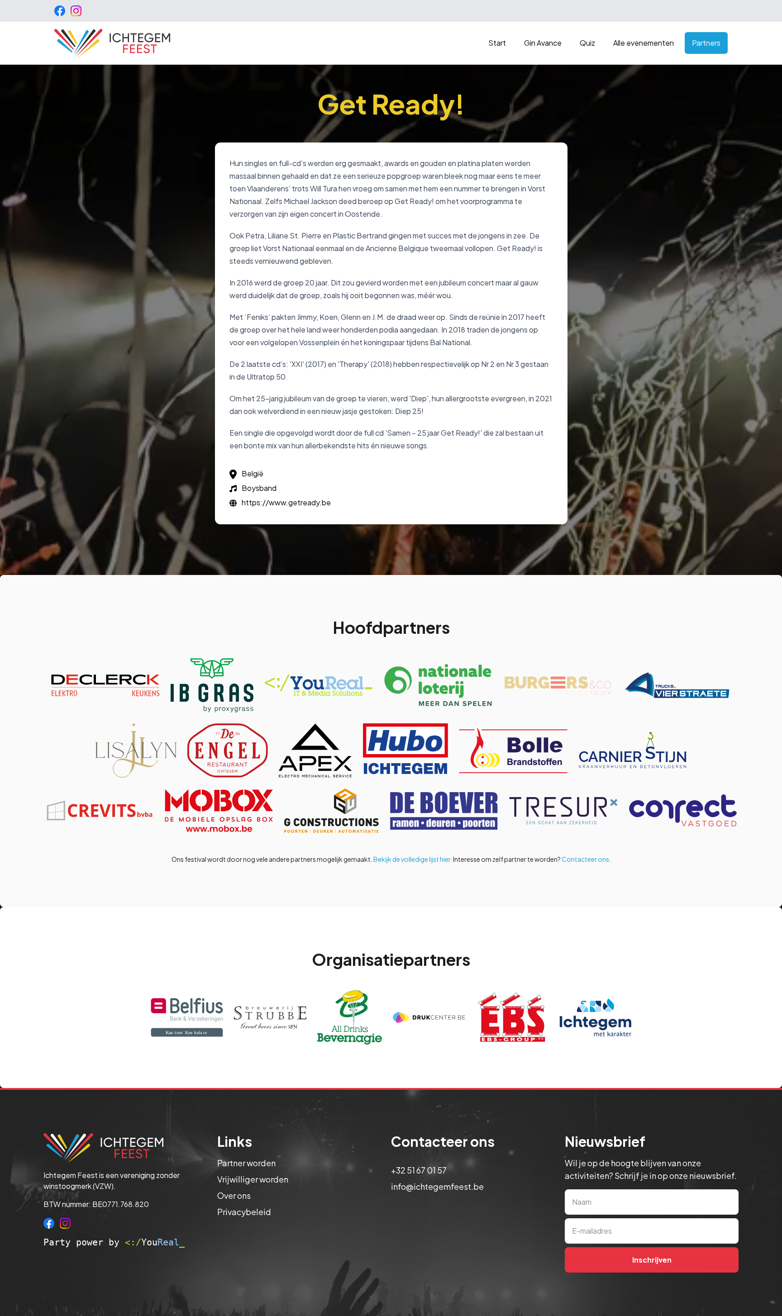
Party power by (114, 1242)
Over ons (234, 1195)
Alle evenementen (643, 43)
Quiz (587, 43)
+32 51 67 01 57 (419, 1170)
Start (497, 43)
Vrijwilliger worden (252, 1179)
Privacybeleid (244, 1212)
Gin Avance (543, 43)
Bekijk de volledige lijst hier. (412, 859)
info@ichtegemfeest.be (437, 1186)
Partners (706, 43)
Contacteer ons (585, 859)
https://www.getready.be (286, 502)
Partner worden (246, 1163)
